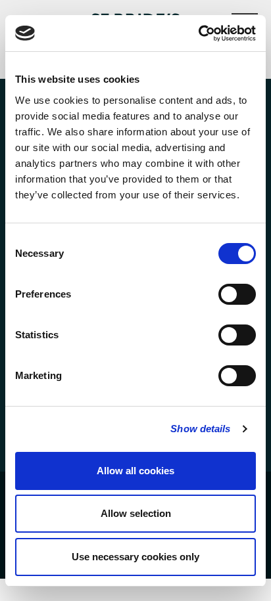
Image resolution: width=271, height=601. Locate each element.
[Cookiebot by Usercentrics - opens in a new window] (198, 33)
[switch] (237, 294)
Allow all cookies (135, 470)
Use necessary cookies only (135, 556)
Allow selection (136, 513)
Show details (200, 428)
